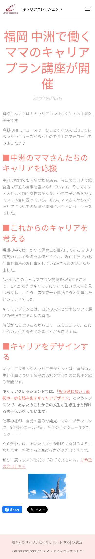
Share (15, 510)
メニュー (88, 9)
